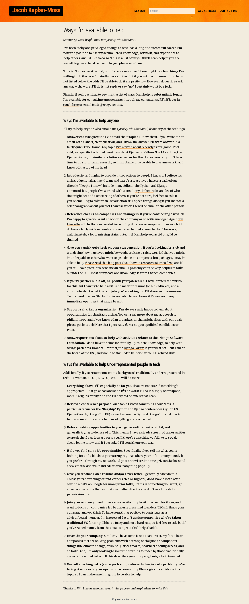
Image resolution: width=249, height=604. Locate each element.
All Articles (207, 11)
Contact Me (228, 11)
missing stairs (108, 234)
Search (139, 11)
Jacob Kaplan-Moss (36, 10)
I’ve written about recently (135, 147)
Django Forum (134, 348)
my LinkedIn (144, 191)
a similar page (117, 588)
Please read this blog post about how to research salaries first (129, 263)
